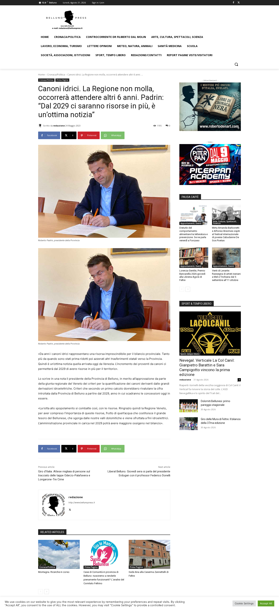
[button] (236, 64)
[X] (238, 3)
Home (41, 74)
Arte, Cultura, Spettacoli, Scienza (225, 222)
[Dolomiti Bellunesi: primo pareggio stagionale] (188, 405)
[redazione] (40, 126)
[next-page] (46, 591)
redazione (59, 125)
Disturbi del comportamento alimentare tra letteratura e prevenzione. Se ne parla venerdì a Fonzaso (193, 234)
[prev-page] (40, 591)
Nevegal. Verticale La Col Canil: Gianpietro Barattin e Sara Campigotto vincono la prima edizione (206, 367)
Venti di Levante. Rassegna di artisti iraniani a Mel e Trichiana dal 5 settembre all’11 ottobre (226, 275)
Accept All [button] (266, 603)
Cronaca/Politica (56, 74)
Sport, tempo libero (189, 354)
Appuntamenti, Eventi (190, 223)
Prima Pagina (62, 80)
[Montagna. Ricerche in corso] (59, 554)
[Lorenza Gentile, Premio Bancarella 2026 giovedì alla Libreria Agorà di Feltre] (193, 258)
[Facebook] (233, 3)
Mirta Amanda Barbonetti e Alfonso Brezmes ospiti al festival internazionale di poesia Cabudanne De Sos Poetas (226, 234)
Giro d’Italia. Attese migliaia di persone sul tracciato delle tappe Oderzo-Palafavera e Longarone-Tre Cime (64, 475)
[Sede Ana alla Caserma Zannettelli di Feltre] (149, 554)
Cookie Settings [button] (244, 603)
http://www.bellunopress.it (82, 502)
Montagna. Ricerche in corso (53, 572)
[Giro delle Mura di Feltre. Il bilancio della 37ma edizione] (188, 423)
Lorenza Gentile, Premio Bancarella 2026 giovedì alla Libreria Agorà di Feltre (192, 275)
